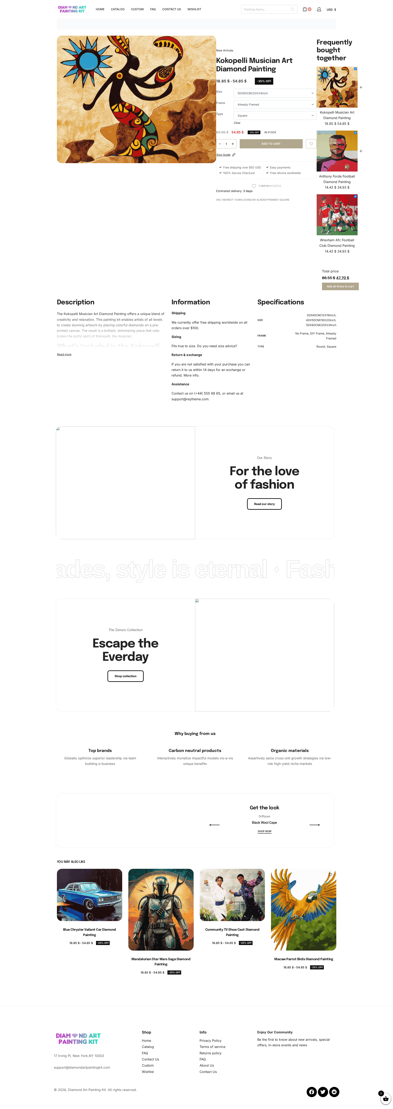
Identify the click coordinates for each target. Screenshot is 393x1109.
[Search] (292, 9)
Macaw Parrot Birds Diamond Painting (303, 959)
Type (219, 114)
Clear (237, 122)
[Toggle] (64, 354)
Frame (220, 103)
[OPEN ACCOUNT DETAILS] (319, 9)
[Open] (126, 846)
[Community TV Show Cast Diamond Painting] (232, 895)
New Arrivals (224, 50)
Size (219, 91)
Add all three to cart (340, 286)
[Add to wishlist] (311, 143)
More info (191, 375)
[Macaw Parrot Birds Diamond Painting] (303, 910)
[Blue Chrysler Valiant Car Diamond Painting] (89, 895)
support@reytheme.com (190, 399)
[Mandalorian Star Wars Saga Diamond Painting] (160, 910)
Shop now (264, 831)
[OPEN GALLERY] (136, 99)
